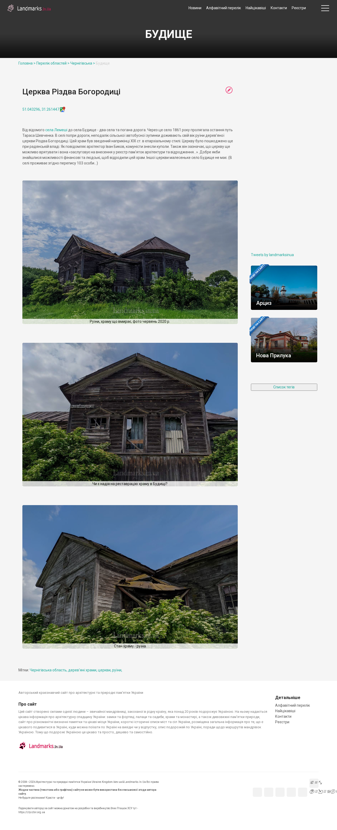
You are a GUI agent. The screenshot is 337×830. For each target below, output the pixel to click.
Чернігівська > (82, 63)
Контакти (279, 8)
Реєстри (299, 8)
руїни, (117, 670)
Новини (195, 8)
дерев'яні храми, (83, 670)
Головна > (27, 63)
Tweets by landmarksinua (272, 255)
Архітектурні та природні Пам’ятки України (29, 8)
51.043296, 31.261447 (40, 109)
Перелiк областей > (53, 63)
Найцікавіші (256, 8)
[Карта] (229, 90)
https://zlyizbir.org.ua (31, 812)
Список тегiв (284, 387)
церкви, (105, 670)
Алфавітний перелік (223, 8)
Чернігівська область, (49, 670)
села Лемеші (56, 130)
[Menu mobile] (325, 9)
